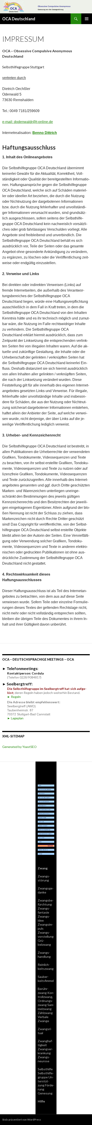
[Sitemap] (46, 853)
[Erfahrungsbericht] (46, 805)
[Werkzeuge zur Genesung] (46, 813)
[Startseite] (46, 785)
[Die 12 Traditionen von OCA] (46, 809)
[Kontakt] (46, 841)
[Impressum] (46, 845)
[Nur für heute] (46, 821)
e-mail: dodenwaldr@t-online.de (27, 122)
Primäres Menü (86, 18)
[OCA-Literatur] (46, 837)
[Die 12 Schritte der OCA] (46, 801)
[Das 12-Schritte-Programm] (46, 797)
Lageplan (15, 718)
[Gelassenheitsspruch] (46, 825)
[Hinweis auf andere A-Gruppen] (46, 833)
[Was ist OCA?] (46, 793)
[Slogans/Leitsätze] (46, 817)
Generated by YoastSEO (19, 747)
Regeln (14, 697)
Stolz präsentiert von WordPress (21, 1119)
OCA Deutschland (18, 18)
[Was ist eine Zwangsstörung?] (46, 789)
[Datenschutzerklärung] (46, 849)
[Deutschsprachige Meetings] (46, 829)
